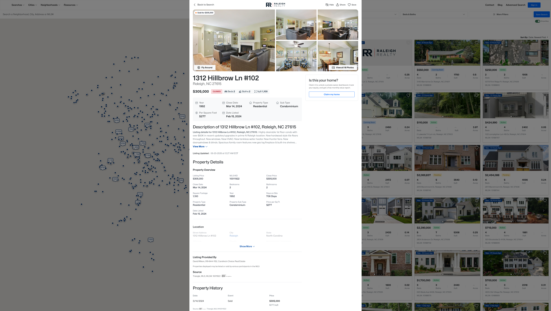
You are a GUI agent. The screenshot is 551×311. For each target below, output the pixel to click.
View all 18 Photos (345, 67)
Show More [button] (246, 246)
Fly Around (206, 67)
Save (354, 4)
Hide (331, 4)
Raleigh (234, 235)
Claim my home (332, 94)
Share (343, 4)
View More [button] (198, 146)
